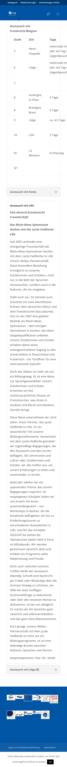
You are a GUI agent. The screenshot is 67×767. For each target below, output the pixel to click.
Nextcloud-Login (28, 3)
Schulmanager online (49, 3)
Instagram (13, 3)
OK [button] (50, 761)
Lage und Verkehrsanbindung (24, 747)
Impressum (50, 747)
